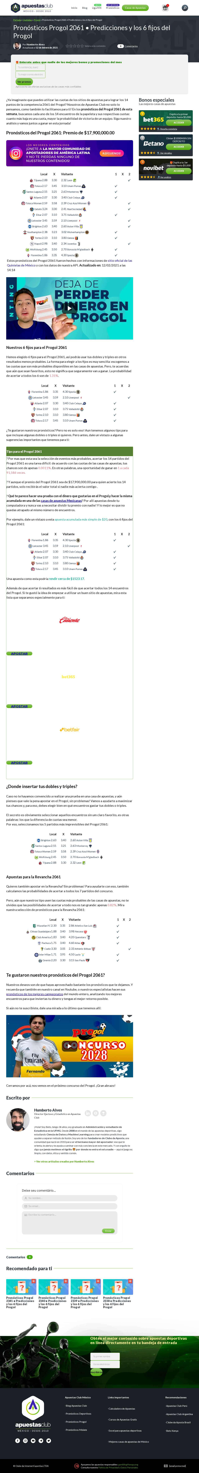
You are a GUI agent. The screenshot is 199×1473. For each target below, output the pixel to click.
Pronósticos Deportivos (78, 1413)
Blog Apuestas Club (76, 1405)
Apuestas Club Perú (176, 1405)
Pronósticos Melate (76, 1429)
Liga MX (96, 7)
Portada (17, 20)
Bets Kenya (172, 1430)
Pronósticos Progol (76, 1421)
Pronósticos (113, 7)
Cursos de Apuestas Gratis (123, 1419)
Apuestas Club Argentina (179, 1414)
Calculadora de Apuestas (122, 1408)
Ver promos (24, 81)
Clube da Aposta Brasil (178, 1422)
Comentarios (129, 46)
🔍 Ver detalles (164, 153)
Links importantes (118, 1397)
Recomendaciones (176, 1397)
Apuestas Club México (78, 1397)
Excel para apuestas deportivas (125, 1430)
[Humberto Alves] (17, 45)
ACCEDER (179, 122)
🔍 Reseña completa (167, 129)
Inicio (74, 7)
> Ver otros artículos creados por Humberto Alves (64, 1161)
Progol (37, 20)
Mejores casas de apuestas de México (129, 1441)
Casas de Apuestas (135, 7)
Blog (84, 7)
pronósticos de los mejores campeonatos (34, 994)
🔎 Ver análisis (164, 177)
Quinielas (27, 20)
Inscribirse (96, 1372)
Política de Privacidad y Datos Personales (118, 1467)
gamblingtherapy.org (128, 1464)
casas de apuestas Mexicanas (61, 500)
